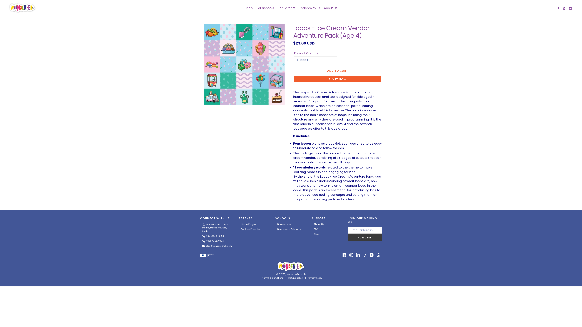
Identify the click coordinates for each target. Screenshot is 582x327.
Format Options (306, 53)
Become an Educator (289, 229)
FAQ (316, 229)
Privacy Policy (315, 277)
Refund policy (295, 277)
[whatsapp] (378, 255)
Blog (316, 234)
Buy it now (337, 79)
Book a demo (284, 224)
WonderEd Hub (296, 274)
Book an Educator (251, 229)
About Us (319, 224)
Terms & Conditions (272, 277)
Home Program (249, 224)
